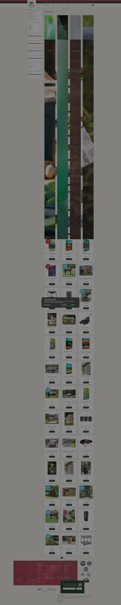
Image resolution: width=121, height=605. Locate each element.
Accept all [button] (73, 304)
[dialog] (60, 302)
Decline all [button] (64, 304)
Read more (61, 302)
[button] (47, 304)
